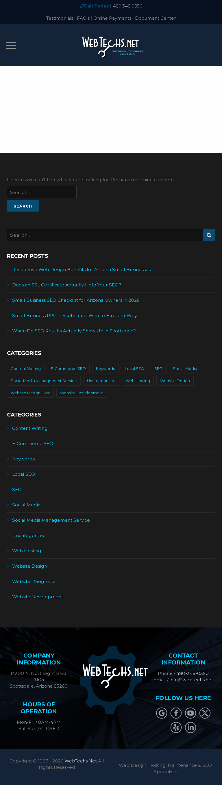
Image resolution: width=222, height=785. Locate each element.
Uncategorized (101, 380)
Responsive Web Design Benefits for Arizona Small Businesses (81, 269)
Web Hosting (138, 380)
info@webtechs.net (191, 679)
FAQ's (83, 18)
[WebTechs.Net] (111, 45)
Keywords (105, 368)
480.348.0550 (128, 6)
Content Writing (26, 368)
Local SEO (134, 368)
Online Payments (112, 18)
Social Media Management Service (44, 380)
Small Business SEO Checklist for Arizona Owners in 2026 (75, 300)
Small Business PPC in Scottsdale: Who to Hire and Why (74, 315)
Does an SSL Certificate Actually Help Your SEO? (66, 285)
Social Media (185, 368)
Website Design (175, 380)
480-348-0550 (192, 673)
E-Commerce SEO (68, 368)
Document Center (155, 18)
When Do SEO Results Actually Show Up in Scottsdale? (74, 331)
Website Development (81, 392)
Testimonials (59, 18)
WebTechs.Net (80, 761)
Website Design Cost (30, 392)
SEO (158, 368)
